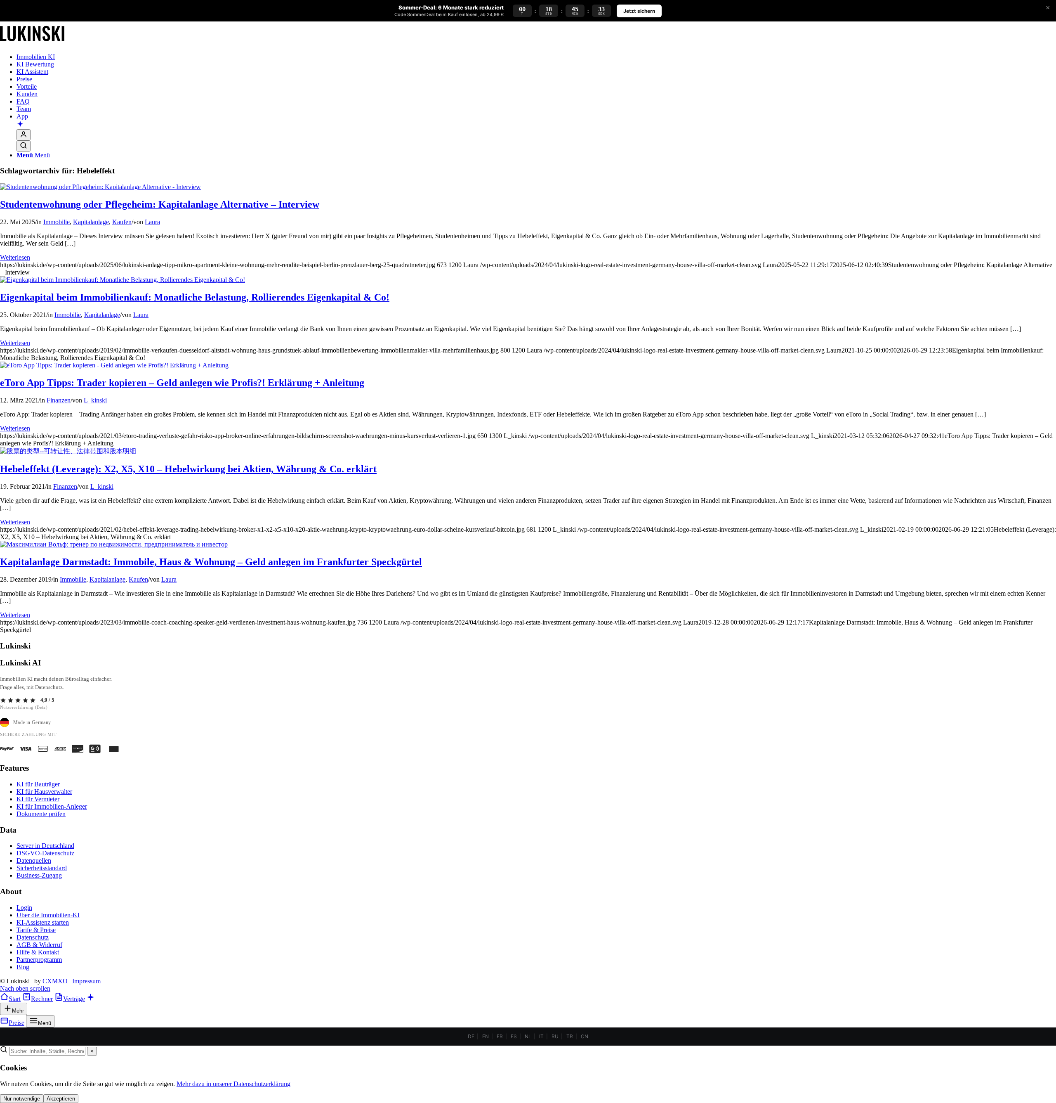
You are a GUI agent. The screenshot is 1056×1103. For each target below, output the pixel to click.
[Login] (23, 134)
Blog (22, 966)
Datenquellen (33, 860)
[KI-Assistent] (20, 124)
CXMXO (55, 981)
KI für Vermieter (37, 798)
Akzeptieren (61, 1099)
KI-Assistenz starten (42, 922)
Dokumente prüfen (41, 813)
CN (584, 1036)
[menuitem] (536, 57)
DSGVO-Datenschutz (45, 853)
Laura (152, 221)
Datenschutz (32, 937)
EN (485, 1036)
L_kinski (95, 400)
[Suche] (23, 145)
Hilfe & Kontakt (37, 952)
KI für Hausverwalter (44, 791)
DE (471, 1036)
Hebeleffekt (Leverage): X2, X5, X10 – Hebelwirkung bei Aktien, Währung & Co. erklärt (188, 469)
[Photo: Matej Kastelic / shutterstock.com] (114, 544)
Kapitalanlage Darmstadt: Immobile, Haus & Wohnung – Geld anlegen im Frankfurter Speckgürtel (211, 561)
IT (541, 1036)
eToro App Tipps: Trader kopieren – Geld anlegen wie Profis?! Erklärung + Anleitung (182, 382)
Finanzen (59, 400)
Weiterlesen (15, 257)
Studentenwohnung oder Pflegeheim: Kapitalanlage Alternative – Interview (159, 204)
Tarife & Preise (36, 929)
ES (514, 1036)
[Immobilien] (32, 42)
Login (24, 907)
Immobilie (56, 221)
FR (500, 1036)
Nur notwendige (21, 1099)
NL (528, 1036)
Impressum (86, 981)
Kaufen (122, 221)
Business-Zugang (39, 875)
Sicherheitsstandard (41, 867)
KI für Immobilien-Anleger (51, 806)
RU (555, 1036)
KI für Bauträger (38, 784)
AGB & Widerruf (39, 944)
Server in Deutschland (45, 845)
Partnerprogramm (39, 959)
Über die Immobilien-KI (48, 914)
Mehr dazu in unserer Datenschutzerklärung (233, 1083)
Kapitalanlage (91, 221)
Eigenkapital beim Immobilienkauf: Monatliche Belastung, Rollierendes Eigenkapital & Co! (194, 297)
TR (569, 1036)
